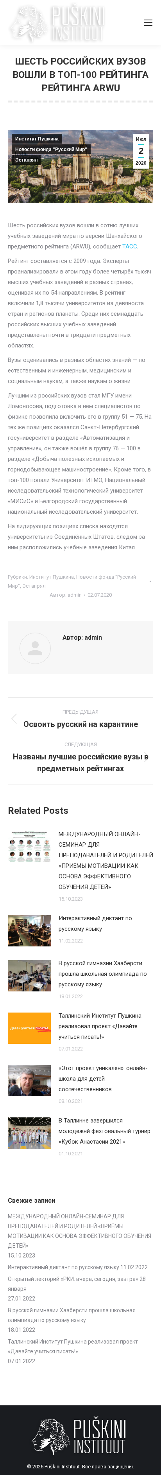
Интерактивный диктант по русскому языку (95, 923)
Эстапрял (26, 160)
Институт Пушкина (37, 139)
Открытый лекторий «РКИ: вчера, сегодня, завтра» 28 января (77, 1284)
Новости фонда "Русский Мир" (51, 149)
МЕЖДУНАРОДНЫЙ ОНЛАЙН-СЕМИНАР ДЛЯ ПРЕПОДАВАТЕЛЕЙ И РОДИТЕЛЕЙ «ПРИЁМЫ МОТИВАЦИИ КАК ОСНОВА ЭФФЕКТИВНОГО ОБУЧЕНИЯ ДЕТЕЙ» (106, 860)
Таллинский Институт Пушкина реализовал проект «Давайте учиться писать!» (100, 1026)
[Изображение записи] (29, 846)
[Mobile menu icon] (148, 23)
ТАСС (129, 246)
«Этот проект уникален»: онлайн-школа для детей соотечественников (103, 1079)
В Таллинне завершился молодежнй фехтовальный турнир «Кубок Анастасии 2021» (104, 1131)
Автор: (66, 595)
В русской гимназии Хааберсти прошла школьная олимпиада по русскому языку (103, 974)
